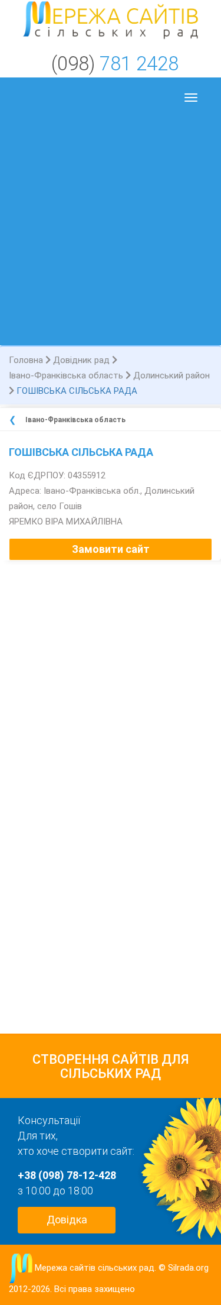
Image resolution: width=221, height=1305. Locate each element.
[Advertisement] (110, 228)
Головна (26, 360)
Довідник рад (81, 360)
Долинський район (171, 375)
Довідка (67, 1219)
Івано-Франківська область (66, 375)
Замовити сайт (111, 549)
